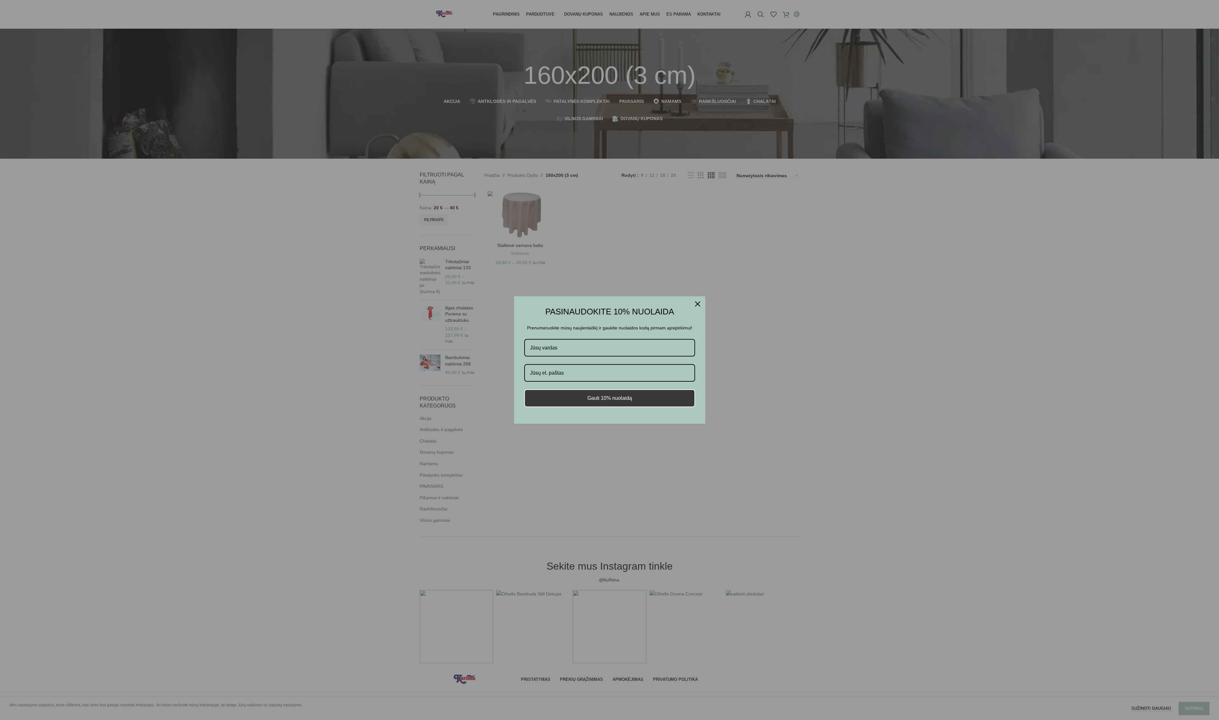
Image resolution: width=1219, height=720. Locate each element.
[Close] (697, 304)
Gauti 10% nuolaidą (609, 398)
